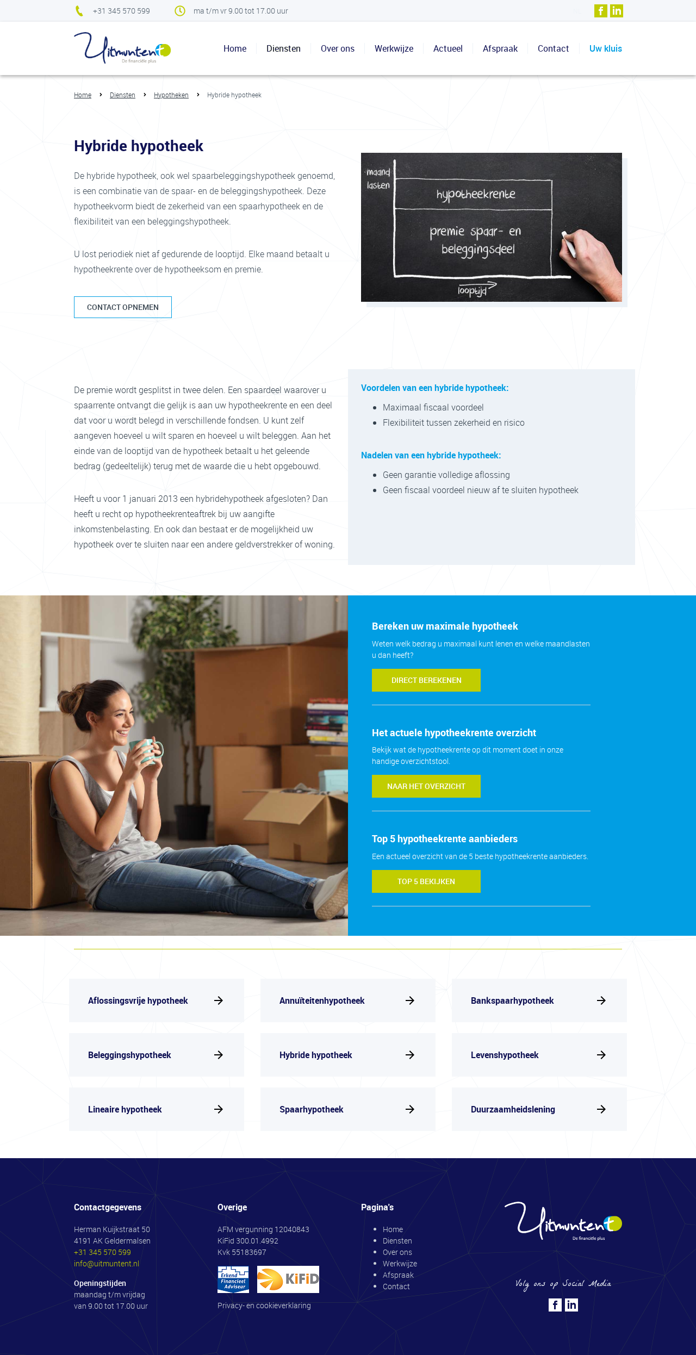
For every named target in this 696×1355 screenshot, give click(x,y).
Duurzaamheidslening (513, 1109)
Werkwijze (394, 48)
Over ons (338, 48)
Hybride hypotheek (315, 1054)
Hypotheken (171, 94)
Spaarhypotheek (311, 1109)
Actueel (448, 48)
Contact (553, 48)
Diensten (122, 94)
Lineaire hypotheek (125, 1109)
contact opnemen (123, 307)
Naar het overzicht (426, 786)
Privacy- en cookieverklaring (264, 1305)
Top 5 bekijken (426, 881)
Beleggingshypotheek (129, 1054)
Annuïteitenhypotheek (322, 1000)
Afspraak (500, 48)
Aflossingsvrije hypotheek (138, 1000)
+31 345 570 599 (121, 10)
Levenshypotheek (505, 1054)
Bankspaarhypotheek (512, 1000)
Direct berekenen (426, 680)
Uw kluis (605, 48)
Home (234, 48)
